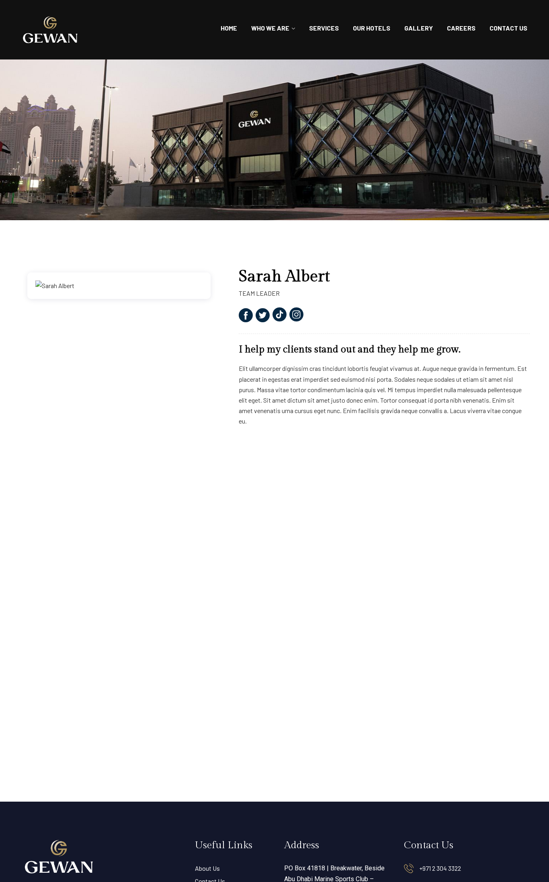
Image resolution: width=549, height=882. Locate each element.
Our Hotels (371, 28)
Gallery (418, 28)
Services (324, 28)
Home (229, 28)
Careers (461, 28)
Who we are (270, 28)
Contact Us (508, 28)
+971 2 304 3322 (440, 868)
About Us (207, 868)
